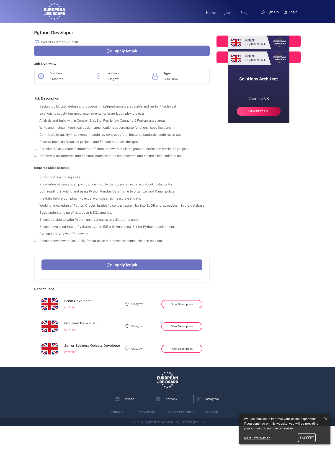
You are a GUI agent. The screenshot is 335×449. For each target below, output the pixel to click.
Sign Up (273, 12)
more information (257, 438)
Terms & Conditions (180, 412)
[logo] (167, 379)
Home (211, 12)
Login (293, 12)
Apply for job (126, 51)
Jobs (228, 12)
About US (117, 412)
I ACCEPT (307, 437)
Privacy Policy (146, 412)
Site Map (212, 412)
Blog (243, 12)
